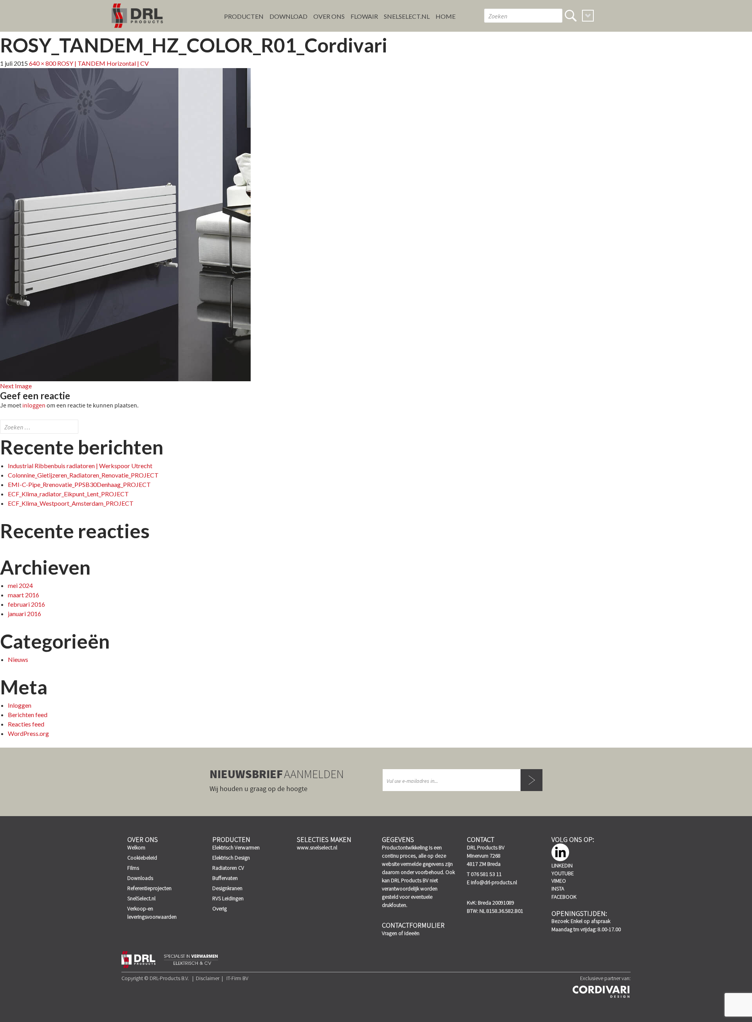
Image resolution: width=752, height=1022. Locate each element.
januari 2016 (24, 613)
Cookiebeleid (142, 857)
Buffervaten (225, 877)
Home (446, 16)
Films (133, 867)
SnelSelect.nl (141, 898)
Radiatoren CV (228, 867)
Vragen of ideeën (400, 933)
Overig (219, 908)
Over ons (329, 16)
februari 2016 (26, 604)
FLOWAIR (364, 16)
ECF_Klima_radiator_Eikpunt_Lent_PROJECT (68, 493)
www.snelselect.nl (317, 847)
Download (288, 16)
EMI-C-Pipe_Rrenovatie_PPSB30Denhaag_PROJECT (79, 484)
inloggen (33, 405)
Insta (557, 888)
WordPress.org (28, 733)
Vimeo (558, 880)
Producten (244, 16)
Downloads (140, 877)
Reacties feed (26, 724)
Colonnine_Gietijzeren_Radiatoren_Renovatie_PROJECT (83, 475)
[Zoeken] (571, 16)
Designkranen (227, 888)
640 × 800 (42, 63)
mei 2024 (20, 585)
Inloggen (19, 705)
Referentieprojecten (149, 888)
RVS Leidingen (228, 898)
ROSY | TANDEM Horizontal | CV (103, 63)
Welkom (136, 847)
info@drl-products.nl (494, 882)
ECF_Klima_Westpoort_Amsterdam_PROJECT (71, 503)
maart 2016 (23, 594)
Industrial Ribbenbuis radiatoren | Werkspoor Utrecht (80, 465)
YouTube (562, 873)
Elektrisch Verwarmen (236, 847)
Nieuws (18, 659)
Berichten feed (27, 714)
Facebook (564, 896)
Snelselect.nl (407, 16)
